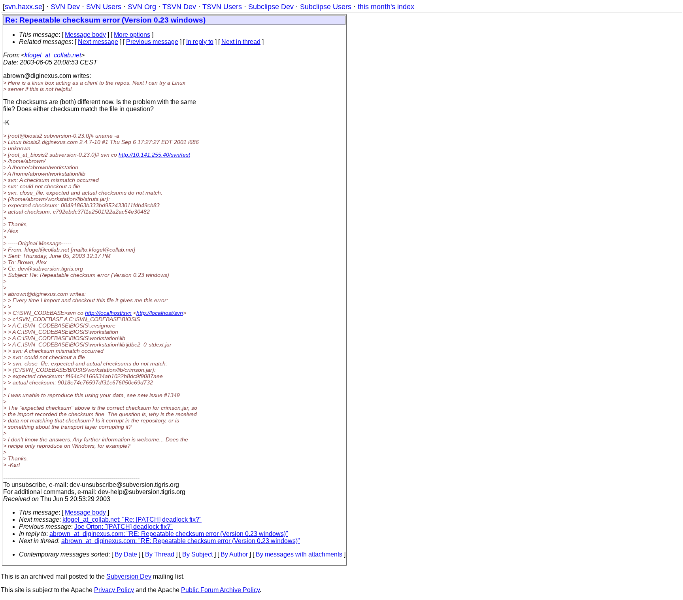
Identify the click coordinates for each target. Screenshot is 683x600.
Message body (85, 34)
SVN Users (103, 7)
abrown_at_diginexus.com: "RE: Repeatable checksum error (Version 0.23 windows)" (168, 533)
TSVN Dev (179, 7)
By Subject (197, 554)
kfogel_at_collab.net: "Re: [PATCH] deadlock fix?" (132, 519)
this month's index (386, 7)
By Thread (159, 554)
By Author (234, 554)
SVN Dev (65, 7)
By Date (126, 554)
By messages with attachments (299, 554)
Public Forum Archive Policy (220, 590)
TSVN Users (222, 7)
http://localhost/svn (108, 313)
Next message (98, 41)
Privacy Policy (114, 590)
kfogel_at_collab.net (53, 55)
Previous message (152, 41)
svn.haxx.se (23, 7)
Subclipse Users (325, 7)
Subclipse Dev (271, 7)
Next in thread (240, 41)
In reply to (199, 41)
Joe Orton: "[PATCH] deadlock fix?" (123, 526)
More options (132, 34)
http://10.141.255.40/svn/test (154, 154)
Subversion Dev (128, 576)
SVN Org (142, 7)
